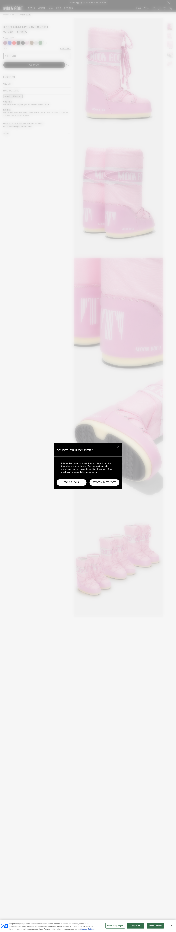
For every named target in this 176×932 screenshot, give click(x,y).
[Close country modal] (118, 446)
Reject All (136, 925)
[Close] (172, 925)
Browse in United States (104, 482)
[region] (88, 926)
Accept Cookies (155, 925)
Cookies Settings (87, 929)
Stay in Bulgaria (71, 482)
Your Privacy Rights (115, 925)
